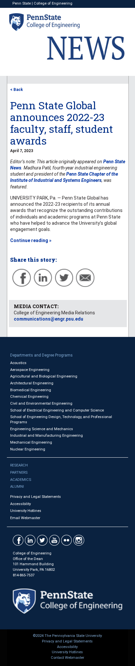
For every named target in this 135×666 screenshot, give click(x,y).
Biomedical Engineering (30, 390)
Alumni (17, 486)
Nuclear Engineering (27, 449)
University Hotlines (25, 511)
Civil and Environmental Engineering (41, 403)
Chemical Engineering (29, 396)
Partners (19, 472)
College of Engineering (53, 3)
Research (19, 465)
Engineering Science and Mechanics (41, 429)
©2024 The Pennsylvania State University (67, 636)
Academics (20, 480)
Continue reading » (30, 240)
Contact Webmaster (67, 658)
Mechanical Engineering (31, 442)
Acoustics (18, 363)
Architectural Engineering (31, 383)
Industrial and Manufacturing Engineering (46, 435)
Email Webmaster (25, 518)
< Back (16, 89)
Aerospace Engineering (29, 370)
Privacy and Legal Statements (35, 497)
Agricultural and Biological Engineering (43, 376)
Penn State (21, 3)
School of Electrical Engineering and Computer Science (57, 410)
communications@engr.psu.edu (48, 319)
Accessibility (20, 504)
